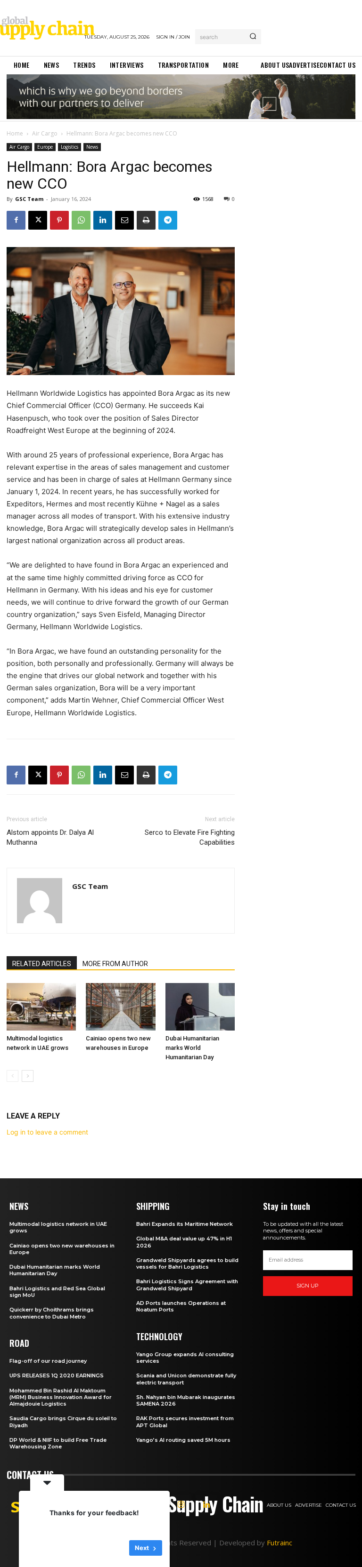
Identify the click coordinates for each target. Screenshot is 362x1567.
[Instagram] (181, 1505)
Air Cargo (45, 133)
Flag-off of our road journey (48, 1361)
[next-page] (27, 1076)
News (92, 147)
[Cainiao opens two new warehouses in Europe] (120, 1007)
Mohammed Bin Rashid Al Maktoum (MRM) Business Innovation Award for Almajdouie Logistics (60, 1397)
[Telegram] (167, 220)
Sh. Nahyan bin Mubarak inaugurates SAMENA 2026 (185, 1400)
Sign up (307, 1285)
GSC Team (29, 198)
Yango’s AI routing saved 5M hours (183, 1440)
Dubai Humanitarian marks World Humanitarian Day (192, 1048)
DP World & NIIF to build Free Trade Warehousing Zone (58, 1443)
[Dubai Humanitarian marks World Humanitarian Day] (200, 1007)
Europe (45, 147)
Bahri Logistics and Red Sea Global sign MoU (57, 1291)
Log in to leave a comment (47, 1132)
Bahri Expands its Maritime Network (184, 1224)
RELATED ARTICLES (41, 963)
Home (15, 133)
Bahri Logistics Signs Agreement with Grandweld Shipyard (187, 1284)
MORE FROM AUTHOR (115, 963)
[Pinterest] (59, 220)
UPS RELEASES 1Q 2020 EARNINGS (56, 1375)
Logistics (69, 147)
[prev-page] (12, 1076)
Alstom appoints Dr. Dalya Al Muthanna (50, 837)
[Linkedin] (102, 220)
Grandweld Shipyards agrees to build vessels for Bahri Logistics (187, 1263)
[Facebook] (16, 220)
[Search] (253, 36)
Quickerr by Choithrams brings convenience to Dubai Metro (51, 1312)
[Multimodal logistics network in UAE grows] (41, 1007)
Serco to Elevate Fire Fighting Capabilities (190, 837)
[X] (37, 220)
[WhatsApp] (81, 220)
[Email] (124, 220)
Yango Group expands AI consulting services (185, 1357)
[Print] (146, 220)
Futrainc (279, 1542)
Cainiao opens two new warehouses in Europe (62, 1248)
